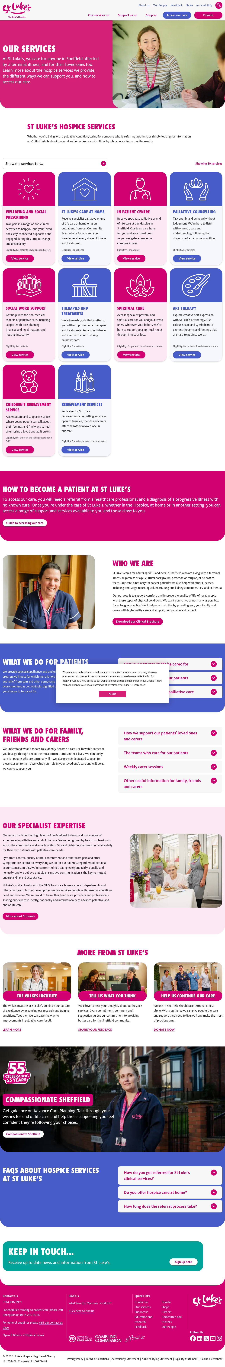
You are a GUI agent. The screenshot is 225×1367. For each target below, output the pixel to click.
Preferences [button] (138, 685)
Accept (112, 694)
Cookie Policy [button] (154, 680)
